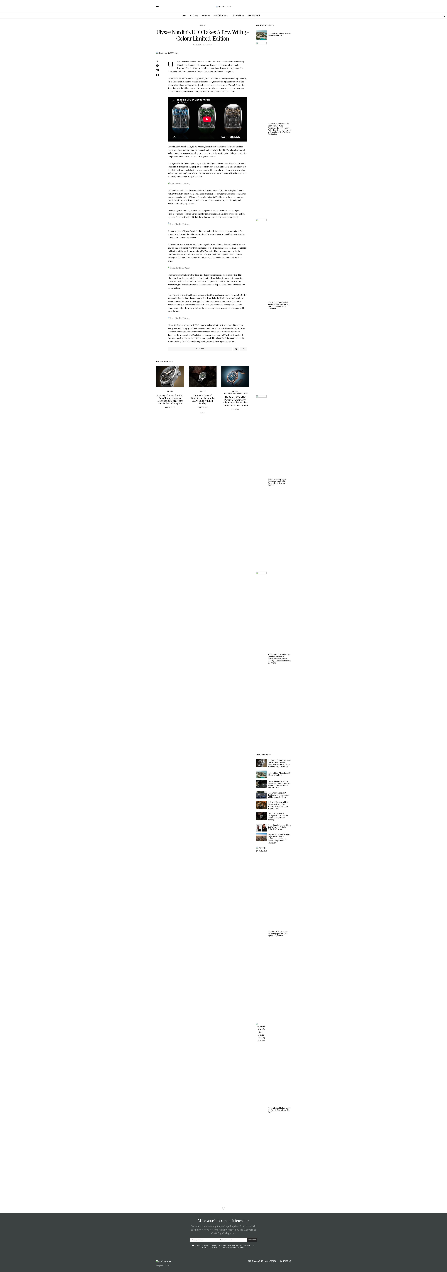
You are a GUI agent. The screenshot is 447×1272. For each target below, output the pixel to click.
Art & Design (253, 16)
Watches (194, 16)
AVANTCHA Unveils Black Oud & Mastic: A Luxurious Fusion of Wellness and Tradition (278, 305)
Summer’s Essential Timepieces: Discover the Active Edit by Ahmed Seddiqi (202, 399)
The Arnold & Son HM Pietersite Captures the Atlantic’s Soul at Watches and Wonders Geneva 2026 (235, 401)
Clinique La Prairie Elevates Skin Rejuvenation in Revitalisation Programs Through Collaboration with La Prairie (279, 658)
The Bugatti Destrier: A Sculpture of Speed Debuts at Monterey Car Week (278, 795)
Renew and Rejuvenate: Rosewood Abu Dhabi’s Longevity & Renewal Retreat (277, 482)
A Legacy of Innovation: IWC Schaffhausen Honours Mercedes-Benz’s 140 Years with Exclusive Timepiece (170, 399)
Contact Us (285, 1261)
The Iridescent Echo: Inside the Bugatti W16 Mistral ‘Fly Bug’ (279, 1110)
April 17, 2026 (235, 409)
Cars (183, 16)
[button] (201, 413)
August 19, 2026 (170, 407)
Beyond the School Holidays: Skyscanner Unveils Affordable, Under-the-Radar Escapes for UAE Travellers (279, 838)
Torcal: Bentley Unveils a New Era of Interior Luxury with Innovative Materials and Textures (279, 784)
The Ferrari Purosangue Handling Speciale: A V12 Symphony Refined (277, 933)
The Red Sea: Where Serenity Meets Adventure (279, 34)
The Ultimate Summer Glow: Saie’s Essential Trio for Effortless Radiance (279, 827)
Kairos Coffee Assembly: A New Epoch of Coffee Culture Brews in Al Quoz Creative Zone (278, 805)
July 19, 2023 (197, 45)
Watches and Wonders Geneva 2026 (235, 393)
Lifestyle (236, 16)
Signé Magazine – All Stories (262, 1261)
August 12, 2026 (202, 407)
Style (204, 16)
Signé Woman (220, 16)
